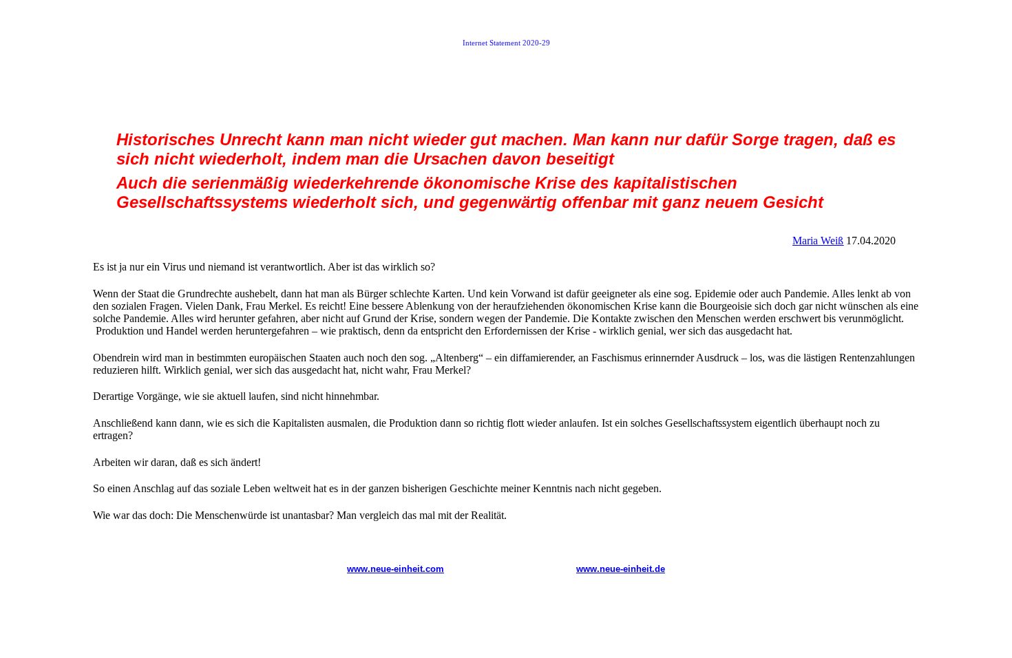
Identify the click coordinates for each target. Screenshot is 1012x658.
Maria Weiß (817, 240)
